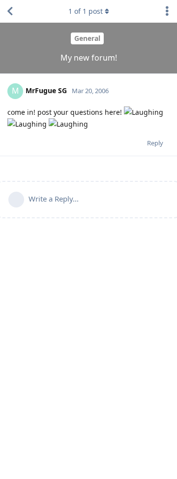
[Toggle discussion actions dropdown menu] (167, 11)
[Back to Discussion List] (10, 11)
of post (85, 11)
